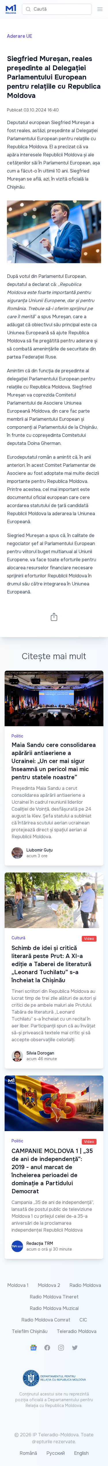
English (81, 1453)
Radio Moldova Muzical (54, 1308)
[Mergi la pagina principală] (11, 9)
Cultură (18, 937)
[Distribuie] (54, 616)
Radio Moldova (85, 1285)
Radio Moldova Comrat (45, 1320)
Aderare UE (19, 36)
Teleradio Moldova (76, 1331)
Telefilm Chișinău (30, 1331)
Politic (17, 736)
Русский (55, 1453)
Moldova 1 (18, 1285)
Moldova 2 (49, 1285)
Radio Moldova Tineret (54, 1297)
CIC (83, 1320)
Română (28, 1453)
